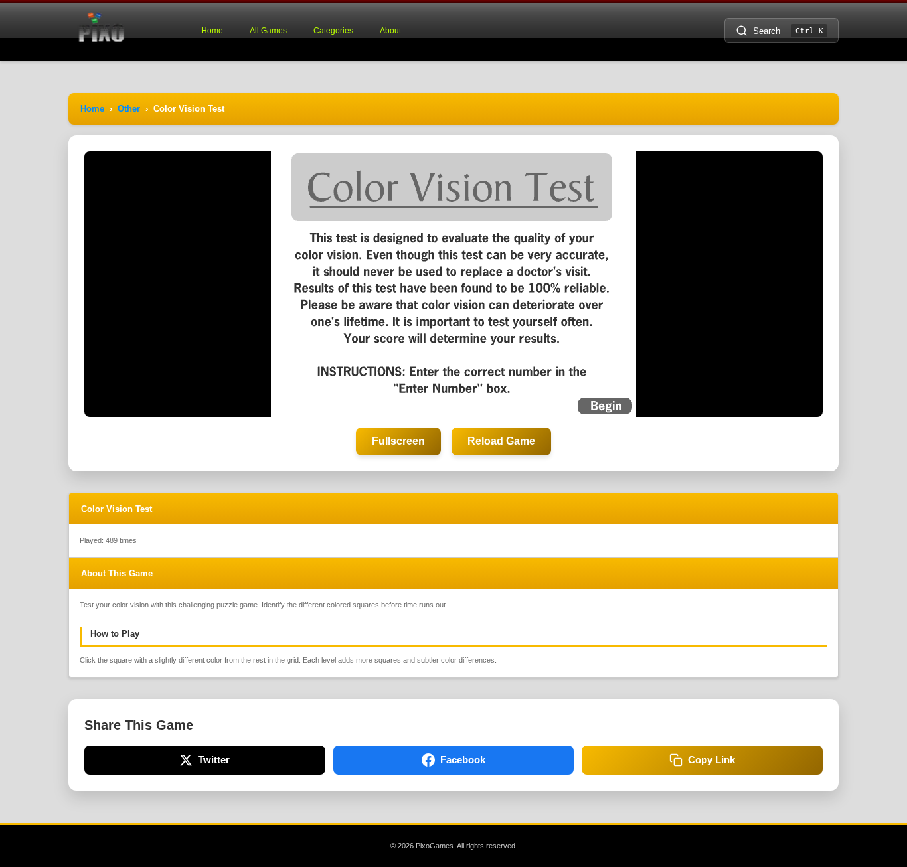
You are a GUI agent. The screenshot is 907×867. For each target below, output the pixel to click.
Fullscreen (398, 441)
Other (129, 109)
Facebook (462, 759)
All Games (268, 30)
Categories (333, 30)
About (390, 30)
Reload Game (501, 441)
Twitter (214, 759)
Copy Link (711, 759)
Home (212, 30)
